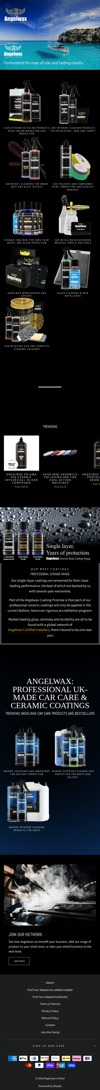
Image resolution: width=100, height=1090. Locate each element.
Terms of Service (50, 1004)
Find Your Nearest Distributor (50, 997)
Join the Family (50, 1032)
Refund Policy (50, 1018)
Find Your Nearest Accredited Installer (50, 990)
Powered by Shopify (50, 1086)
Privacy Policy (50, 1011)
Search (50, 983)
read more (19, 961)
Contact (50, 1025)
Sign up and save (49, 1045)
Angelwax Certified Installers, (29, 629)
